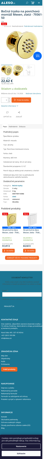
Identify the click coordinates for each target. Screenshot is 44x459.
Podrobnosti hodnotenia (33, 26)
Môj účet (4, 356)
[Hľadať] (27, 3)
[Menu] (39, 3)
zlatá (14, 196)
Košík (3, 361)
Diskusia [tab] (22, 126)
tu (39, 440)
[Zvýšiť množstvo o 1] (9, 98)
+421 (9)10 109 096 (8, 335)
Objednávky (5, 358)
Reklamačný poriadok (9, 391)
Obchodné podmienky (9, 419)
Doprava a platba (7, 388)
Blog (3, 428)
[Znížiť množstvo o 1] (9, 101)
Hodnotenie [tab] (13, 126)
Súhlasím (21, 453)
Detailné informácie (8, 106)
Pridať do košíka (23, 100)
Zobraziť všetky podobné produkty (22, 258)
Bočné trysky (17, 185)
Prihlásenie (5, 364)
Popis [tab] (5, 126)
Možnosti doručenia (33, 93)
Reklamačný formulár (9, 393)
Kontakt (4, 417)
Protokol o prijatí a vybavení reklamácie (16, 399)
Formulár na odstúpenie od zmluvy (14, 396)
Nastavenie (21, 446)
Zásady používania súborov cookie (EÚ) (15, 425)
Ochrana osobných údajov (11, 422)
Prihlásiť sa (9, 306)
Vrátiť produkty (9, 369)
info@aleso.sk (6, 338)
